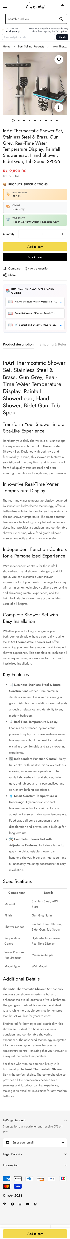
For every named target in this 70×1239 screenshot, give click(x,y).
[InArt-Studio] (35, 6)
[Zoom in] (58, 107)
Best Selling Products (31, 46)
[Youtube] (27, 1204)
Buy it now (35, 257)
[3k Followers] (20, 1204)
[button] (56, 6)
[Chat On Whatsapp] (35, 1204)
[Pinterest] (4, 1204)
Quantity (8, 234)
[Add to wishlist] (58, 59)
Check (62, 37)
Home (6, 46)
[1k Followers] (12, 1204)
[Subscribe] (63, 1142)
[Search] (61, 19)
